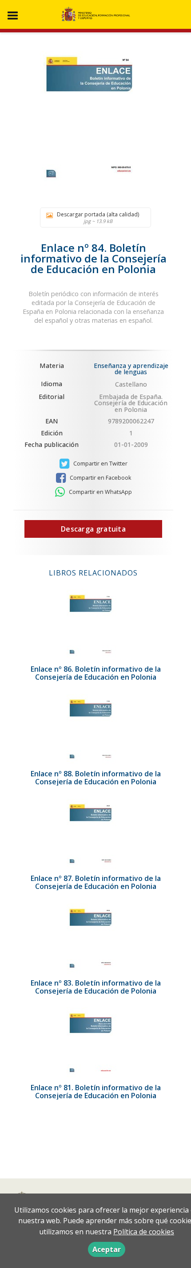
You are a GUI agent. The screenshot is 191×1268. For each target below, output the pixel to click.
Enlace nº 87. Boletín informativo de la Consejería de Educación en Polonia (96, 882)
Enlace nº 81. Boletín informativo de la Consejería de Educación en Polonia (96, 1091)
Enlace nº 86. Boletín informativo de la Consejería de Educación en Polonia (96, 673)
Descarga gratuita (93, 529)
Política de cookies (143, 1232)
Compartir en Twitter (99, 463)
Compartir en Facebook (99, 477)
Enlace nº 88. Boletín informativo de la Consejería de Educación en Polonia (96, 778)
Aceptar (106, 1249)
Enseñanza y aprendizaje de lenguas (131, 368)
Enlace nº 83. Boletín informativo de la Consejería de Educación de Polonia (96, 987)
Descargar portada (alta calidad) (98, 217)
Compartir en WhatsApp (100, 492)
